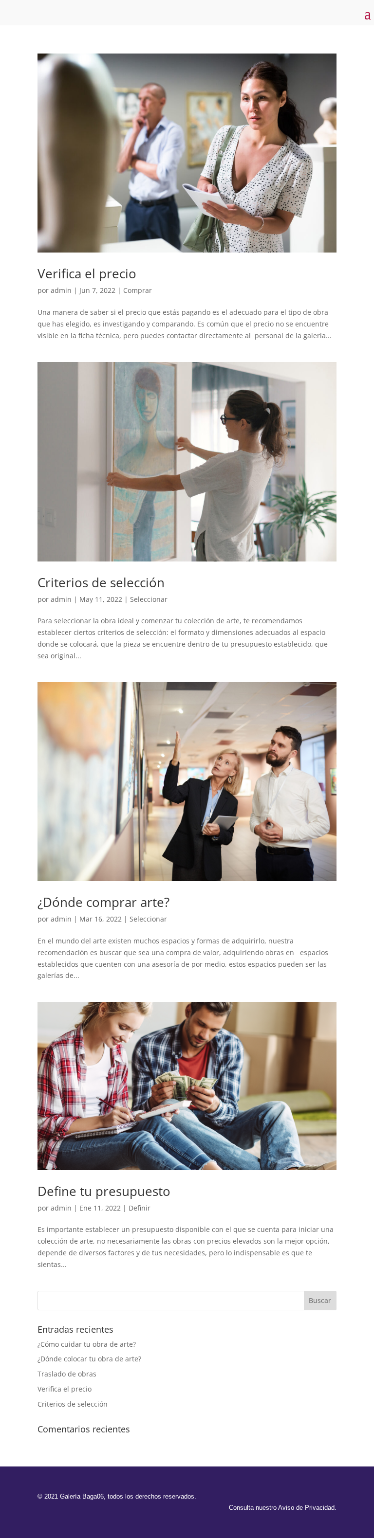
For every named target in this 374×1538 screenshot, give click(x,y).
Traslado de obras (66, 1373)
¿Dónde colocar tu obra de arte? (89, 1358)
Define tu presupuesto (103, 1191)
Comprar (137, 290)
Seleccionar (149, 599)
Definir (139, 1207)
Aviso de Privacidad (306, 1507)
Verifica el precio (86, 273)
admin (61, 290)
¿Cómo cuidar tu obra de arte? (86, 1344)
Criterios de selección (101, 582)
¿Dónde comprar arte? (103, 902)
